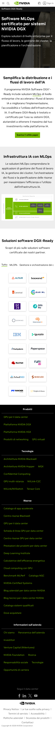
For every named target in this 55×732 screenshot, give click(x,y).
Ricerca (32, 654)
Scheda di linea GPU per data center (23, 530)
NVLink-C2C (34, 481)
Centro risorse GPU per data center (23, 538)
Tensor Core (33, 488)
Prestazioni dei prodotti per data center (25, 545)
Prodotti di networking (16, 439)
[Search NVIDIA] (8, 2)
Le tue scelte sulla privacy (36, 709)
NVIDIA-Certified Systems (18, 583)
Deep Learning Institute (17, 553)
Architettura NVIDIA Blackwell (20, 458)
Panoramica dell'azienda (31, 632)
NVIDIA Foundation (14, 654)
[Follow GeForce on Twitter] (30, 695)
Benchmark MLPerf (14, 575)
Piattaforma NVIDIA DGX (17, 424)
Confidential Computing (17, 473)
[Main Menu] (3, 3)
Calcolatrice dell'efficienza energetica (24, 560)
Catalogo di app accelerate (18, 508)
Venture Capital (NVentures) (19, 647)
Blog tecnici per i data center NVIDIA (24, 597)
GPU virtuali (38, 439)
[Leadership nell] (22, 3)
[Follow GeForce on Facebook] (19, 695)
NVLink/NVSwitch (13, 488)
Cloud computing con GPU (18, 568)
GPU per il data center (16, 416)
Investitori (9, 639)
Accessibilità (37, 713)
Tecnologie (37, 662)
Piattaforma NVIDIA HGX (17, 431)
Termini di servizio (18, 713)
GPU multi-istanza (14, 481)
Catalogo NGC (36, 575)
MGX (41, 466)
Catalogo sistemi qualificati (19, 605)
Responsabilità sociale (16, 662)
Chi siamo (9, 632)
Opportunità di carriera (16, 669)
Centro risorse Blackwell (17, 515)
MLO (37, 94)
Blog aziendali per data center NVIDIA (24, 590)
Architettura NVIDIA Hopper (19, 466)
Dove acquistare (12, 612)
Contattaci (27, 722)
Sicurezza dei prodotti (38, 717)
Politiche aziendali (13, 717)
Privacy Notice (11, 709)
